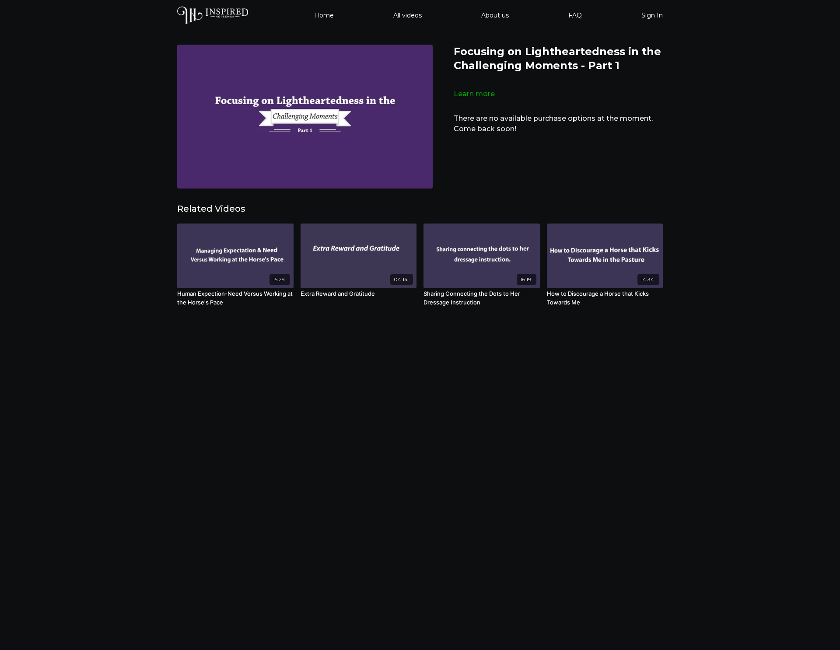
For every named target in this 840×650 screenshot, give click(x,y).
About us (495, 15)
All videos (407, 15)
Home (324, 15)
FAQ (575, 15)
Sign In (652, 15)
